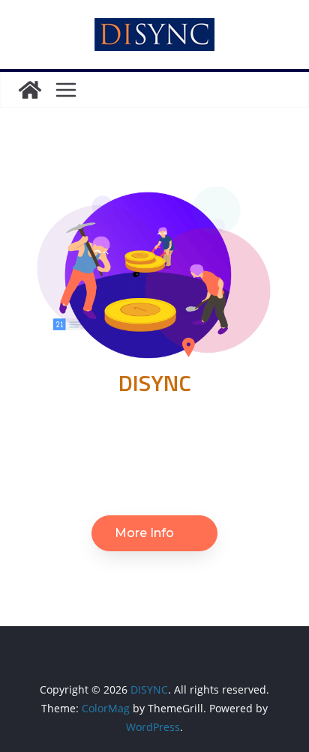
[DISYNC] (30, 90)
